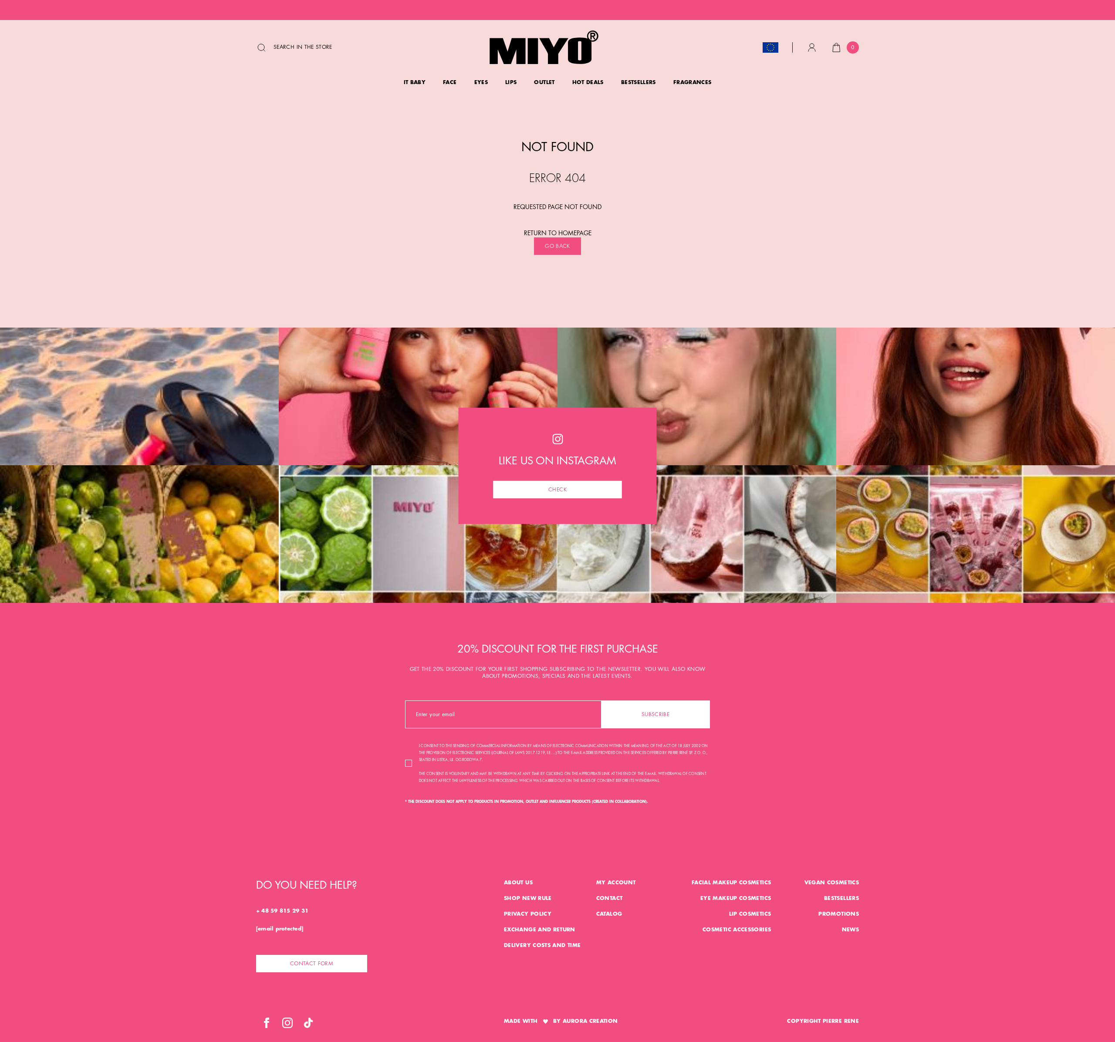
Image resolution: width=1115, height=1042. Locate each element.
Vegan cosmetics (831, 882)
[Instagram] (287, 1023)
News (850, 929)
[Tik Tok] (308, 1023)
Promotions (838, 914)
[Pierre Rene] (544, 47)
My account (616, 882)
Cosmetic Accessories (737, 929)
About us (518, 882)
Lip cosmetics (750, 914)
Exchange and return (539, 929)
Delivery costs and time (542, 945)
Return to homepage (557, 233)
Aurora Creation (590, 1021)
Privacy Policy (527, 914)
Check (557, 489)
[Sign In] (812, 47)
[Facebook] (266, 1023)
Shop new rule (528, 898)
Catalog (609, 914)
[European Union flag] (770, 47)
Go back (557, 246)
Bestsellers (841, 898)
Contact (609, 898)
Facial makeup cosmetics (731, 882)
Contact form (311, 963)
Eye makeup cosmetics (735, 898)
